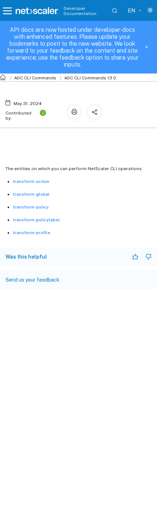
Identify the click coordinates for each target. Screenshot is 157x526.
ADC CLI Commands (35, 77)
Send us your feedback (32, 280)
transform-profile (31, 232)
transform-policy (31, 207)
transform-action (31, 181)
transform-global (31, 194)
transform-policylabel (36, 219)
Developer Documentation (80, 11)
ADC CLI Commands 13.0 (90, 77)
